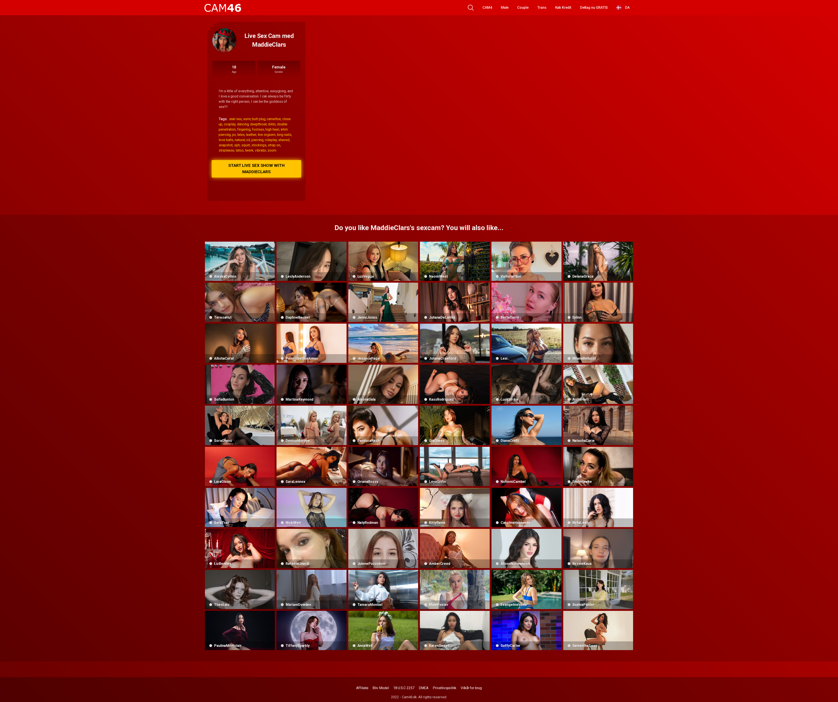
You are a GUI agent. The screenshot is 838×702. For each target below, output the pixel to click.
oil (248, 140)
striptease (226, 150)
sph (237, 145)
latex (241, 135)
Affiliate (362, 688)
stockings (258, 145)
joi (234, 135)
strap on (274, 145)
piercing (257, 140)
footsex (258, 129)
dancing (243, 124)
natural (240, 140)
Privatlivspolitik (444, 688)
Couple (523, 7)
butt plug (258, 119)
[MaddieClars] (224, 40)
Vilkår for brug (471, 688)
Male (505, 7)
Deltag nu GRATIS (594, 7)
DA (626, 7)
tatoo (240, 150)
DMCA (424, 688)
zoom (272, 150)
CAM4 (487, 7)
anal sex (235, 119)
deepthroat (258, 124)
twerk (249, 150)
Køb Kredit (563, 7)
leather (251, 135)
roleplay (271, 140)
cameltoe (274, 119)
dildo (272, 124)
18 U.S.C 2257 (403, 688)
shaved (283, 140)
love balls (226, 140)
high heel (272, 129)
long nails (284, 135)
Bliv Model (381, 688)
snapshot (226, 145)
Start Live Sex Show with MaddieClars (256, 168)
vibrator (260, 150)
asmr (247, 119)
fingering (244, 129)
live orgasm (266, 135)
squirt (245, 145)
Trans (541, 7)
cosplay (229, 124)
